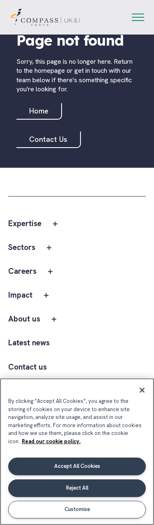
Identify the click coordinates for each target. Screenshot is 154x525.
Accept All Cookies (77, 466)
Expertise (24, 224)
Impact (20, 295)
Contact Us (48, 139)
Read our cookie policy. (51, 441)
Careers (22, 271)
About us (24, 319)
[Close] (142, 390)
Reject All (77, 487)
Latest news (29, 343)
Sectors (21, 247)
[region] (77, 451)
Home (38, 111)
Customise (77, 509)
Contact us (27, 367)
